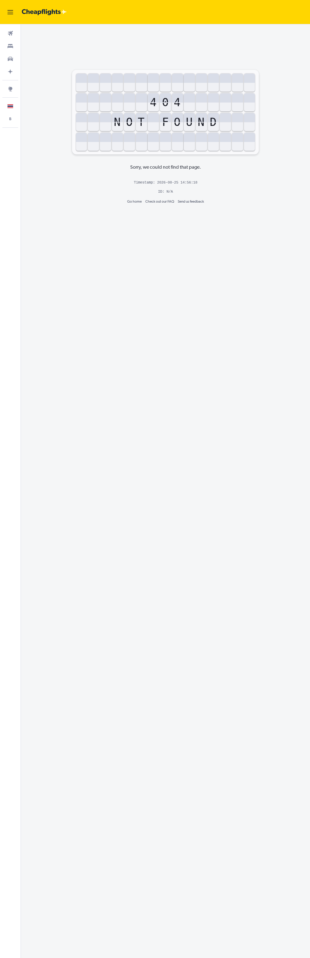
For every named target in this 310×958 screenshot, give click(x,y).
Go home (134, 201)
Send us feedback (191, 201)
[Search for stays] (10, 46)
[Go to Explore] (10, 89)
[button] (10, 12)
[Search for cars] (10, 59)
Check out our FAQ (159, 201)
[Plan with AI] (10, 72)
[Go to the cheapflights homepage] (44, 12)
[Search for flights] (10, 33)
